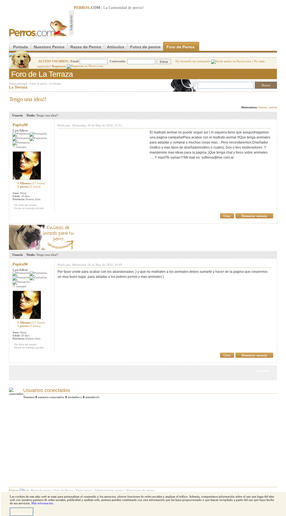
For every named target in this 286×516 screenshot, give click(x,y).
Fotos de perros (145, 47)
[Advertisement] (175, 22)
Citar (227, 216)
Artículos (115, 47)
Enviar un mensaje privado (29, 208)
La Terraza (55, 83)
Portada (20, 47)
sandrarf (272, 107)
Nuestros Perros (49, 47)
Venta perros (84, 490)
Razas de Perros (85, 47)
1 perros (28, 186)
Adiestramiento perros (109, 490)
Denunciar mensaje (254, 216)
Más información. (42, 503)
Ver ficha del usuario (25, 205)
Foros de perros (38, 83)
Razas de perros (41, 490)
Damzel (262, 107)
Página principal (18, 83)
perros (137, 8)
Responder (265, 97)
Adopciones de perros (140, 490)
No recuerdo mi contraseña (193, 61)
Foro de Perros (180, 47)
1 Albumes (31, 183)
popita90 (20, 125)
